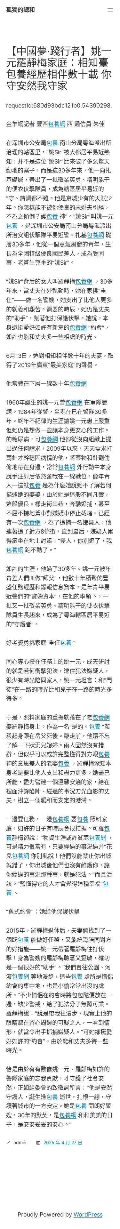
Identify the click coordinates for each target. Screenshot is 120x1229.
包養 (52, 143)
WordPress (88, 1214)
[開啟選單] (110, 10)
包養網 (56, 124)
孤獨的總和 (20, 9)
